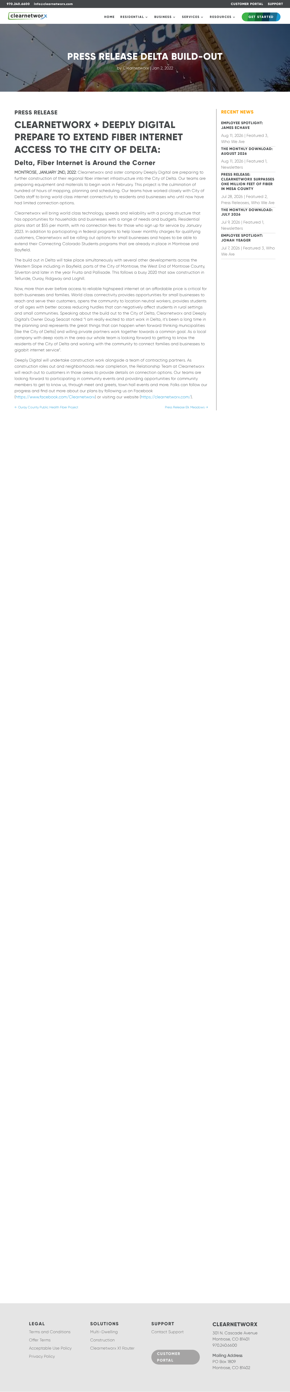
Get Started (261, 17)
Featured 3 (256, 135)
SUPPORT (275, 4)
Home (109, 17)
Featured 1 (256, 161)
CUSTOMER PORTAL (247, 4)
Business (163, 17)
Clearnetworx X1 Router (112, 1348)
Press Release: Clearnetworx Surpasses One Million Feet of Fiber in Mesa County (247, 181)
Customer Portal (168, 1357)
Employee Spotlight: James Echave (242, 125)
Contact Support (167, 1332)
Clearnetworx (136, 68)
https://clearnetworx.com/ (166, 397)
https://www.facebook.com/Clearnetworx (55, 397)
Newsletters (232, 167)
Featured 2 (256, 196)
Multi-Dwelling (104, 1332)
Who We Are (233, 141)
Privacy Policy (42, 1356)
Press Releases (235, 202)
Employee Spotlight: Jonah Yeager (242, 237)
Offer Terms (40, 1340)
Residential (132, 17)
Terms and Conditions (49, 1332)
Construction (102, 1340)
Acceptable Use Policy (50, 1348)
